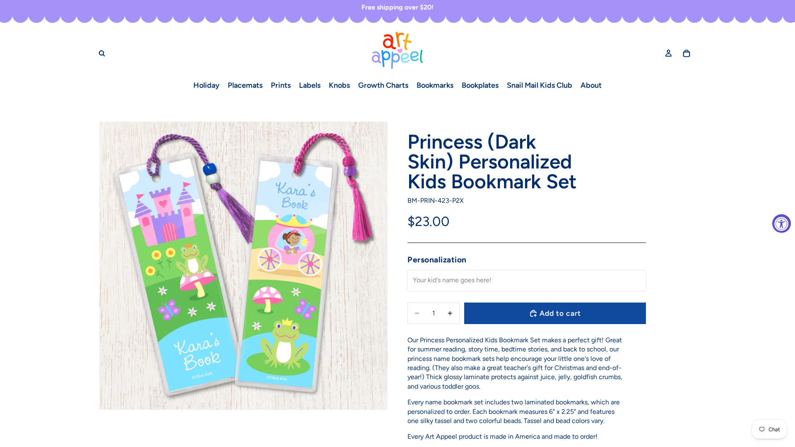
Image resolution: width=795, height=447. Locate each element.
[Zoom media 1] (243, 266)
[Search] (102, 53)
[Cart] (686, 53)
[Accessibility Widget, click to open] (781, 223)
